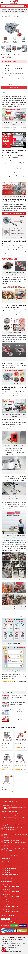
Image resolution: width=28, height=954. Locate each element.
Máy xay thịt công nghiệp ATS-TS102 (19, 744)
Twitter (8, 685)
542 (24, 747)
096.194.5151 (6, 901)
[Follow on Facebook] (2, 919)
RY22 (6, 57)
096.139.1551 (6, 906)
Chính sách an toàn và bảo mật (9, 868)
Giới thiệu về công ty (6, 861)
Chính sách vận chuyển (7, 878)
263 (11, 747)
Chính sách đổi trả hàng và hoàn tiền (10, 874)
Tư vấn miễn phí (14, 87)
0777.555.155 (15, 896)
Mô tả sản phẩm (7, 93)
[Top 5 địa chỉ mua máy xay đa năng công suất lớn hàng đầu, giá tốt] (5, 718)
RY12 (3, 57)
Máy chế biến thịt (10, 9)
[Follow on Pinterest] (5, 919)
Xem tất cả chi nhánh (14, 855)
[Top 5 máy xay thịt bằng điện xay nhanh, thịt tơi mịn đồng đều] (5, 704)
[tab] (14, 93)
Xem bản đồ (6, 830)
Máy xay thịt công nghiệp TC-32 (6, 788)
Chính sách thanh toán (7, 876)
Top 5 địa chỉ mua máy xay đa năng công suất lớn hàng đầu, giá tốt (18, 718)
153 (11, 769)
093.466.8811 (15, 911)
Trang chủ (3, 9)
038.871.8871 (6, 911)
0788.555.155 (15, 891)
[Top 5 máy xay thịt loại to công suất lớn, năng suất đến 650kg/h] (5, 697)
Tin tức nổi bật (5, 863)
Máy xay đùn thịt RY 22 (20, 765)
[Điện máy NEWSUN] (14, 2)
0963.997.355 (6, 891)
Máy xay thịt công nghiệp (21, 9)
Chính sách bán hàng (6, 870)
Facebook (4, 685)
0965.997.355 (6, 896)
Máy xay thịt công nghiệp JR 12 (6, 766)
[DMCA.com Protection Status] (20, 930)
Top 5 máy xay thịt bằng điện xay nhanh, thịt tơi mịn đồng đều (17, 703)
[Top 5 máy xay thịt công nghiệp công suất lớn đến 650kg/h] (5, 711)
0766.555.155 (15, 886)
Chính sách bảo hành (6, 872)
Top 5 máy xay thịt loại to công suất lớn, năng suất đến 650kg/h (18, 696)
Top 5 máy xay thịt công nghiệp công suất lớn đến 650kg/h (17, 710)
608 (11, 791)
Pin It (15, 685)
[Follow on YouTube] (8, 919)
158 (24, 769)
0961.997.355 (6, 886)
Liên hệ (3, 866)
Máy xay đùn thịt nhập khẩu (8, 11)
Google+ (12, 685)
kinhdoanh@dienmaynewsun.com (13, 951)
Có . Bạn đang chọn (10, 55)
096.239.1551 (15, 906)
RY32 (10, 57)
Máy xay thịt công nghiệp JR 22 (6, 744)
